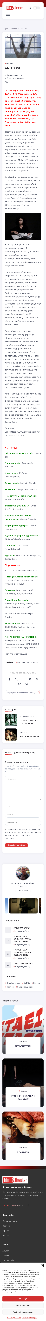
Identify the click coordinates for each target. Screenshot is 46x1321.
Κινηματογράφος (25, 987)
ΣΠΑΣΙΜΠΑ (23, 1152)
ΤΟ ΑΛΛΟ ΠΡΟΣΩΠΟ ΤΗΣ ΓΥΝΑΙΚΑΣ (29, 721)
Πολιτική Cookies (14, 1318)
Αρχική (5, 29)
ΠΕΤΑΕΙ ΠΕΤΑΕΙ (23, 1046)
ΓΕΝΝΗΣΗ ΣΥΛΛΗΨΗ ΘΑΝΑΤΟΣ (22, 1098)
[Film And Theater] (15, 8)
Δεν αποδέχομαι (23, 1305)
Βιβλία (27, 983)
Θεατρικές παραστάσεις (27, 662)
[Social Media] (28, 1205)
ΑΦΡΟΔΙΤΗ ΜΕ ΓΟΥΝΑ (29, 736)
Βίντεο (36, 983)
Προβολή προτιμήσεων (23, 1312)
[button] (42, 1265)
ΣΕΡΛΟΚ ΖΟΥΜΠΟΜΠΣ (23, 963)
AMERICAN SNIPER (21, 928)
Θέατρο (14, 29)
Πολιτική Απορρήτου (29, 1318)
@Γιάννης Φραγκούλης (23, 883)
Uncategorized (13, 983)
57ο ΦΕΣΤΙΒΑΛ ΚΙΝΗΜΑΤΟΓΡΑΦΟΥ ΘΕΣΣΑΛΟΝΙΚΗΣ (22, 939)
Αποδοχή (23, 1299)
